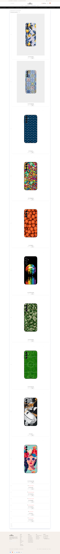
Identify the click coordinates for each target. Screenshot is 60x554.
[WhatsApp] (51, 0)
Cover (22, 5)
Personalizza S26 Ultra (30, 542)
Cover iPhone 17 (30, 535)
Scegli (32, 105)
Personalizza (27, 5)
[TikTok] (49, 0)
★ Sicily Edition (33, 5)
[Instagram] (46, 0)
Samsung (21, 536)
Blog (38, 5)
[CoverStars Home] (30, 3)
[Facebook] (48, 0)
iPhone (21, 535)
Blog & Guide (37, 536)
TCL (20, 543)
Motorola (21, 542)
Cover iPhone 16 (30, 536)
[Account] (48, 3)
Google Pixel (21, 544)
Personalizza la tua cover (38, 535)
